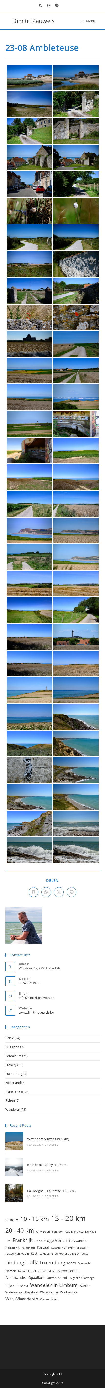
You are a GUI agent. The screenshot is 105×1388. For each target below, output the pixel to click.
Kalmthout (28, 1247)
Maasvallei (84, 1263)
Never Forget (68, 1270)
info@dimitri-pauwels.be (36, 997)
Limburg (14, 1262)
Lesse (85, 1253)
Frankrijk (11, 1065)
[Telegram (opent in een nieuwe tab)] (56, 5)
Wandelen (12, 1109)
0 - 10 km (11, 1220)
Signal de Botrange (82, 1278)
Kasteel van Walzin (17, 1253)
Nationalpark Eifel (29, 1271)
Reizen (10, 1100)
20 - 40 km (19, 1230)
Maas (71, 1263)
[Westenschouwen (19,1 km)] (14, 1141)
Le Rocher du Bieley (67, 1253)
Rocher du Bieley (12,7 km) (47, 1165)
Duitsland (12, 1047)
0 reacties (51, 1144)
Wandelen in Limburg (53, 1285)
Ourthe (51, 1278)
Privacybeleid (52, 1374)
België (9, 1038)
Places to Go (14, 1091)
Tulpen (9, 1286)
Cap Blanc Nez (74, 1231)
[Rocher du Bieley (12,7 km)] (14, 1167)
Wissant (45, 1299)
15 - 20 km (68, 1218)
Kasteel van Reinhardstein (69, 1247)
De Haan (90, 1231)
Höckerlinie (12, 1247)
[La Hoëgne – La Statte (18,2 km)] (14, 1193)
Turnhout (22, 1286)
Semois (63, 1278)
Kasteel (43, 1247)
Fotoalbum (13, 1056)
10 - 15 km (34, 1219)
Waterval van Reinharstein (59, 1292)
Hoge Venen (55, 1240)
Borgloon (57, 1231)
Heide (38, 1241)
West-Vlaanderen (21, 1299)
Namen (10, 1271)
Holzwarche (77, 1240)
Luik (32, 1262)
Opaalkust (36, 1277)
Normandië (15, 1277)
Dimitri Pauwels (33, 21)
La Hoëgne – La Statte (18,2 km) (51, 1191)
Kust (34, 1253)
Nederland (13, 1082)
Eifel (8, 1241)
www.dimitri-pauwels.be (36, 1012)
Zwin (55, 1299)
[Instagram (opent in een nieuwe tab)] (49, 5)
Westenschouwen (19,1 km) (48, 1139)
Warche (84, 1285)
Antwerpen (43, 1231)
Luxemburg (13, 1073)
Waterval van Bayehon (21, 1292)
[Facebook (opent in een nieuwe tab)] (41, 5)
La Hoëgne (46, 1253)
